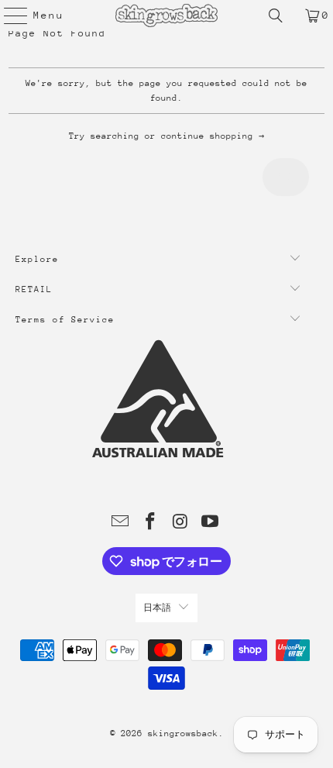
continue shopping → (212, 136)
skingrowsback (183, 733)
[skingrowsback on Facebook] (151, 523)
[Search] (275, 15)
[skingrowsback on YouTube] (210, 523)
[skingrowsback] (167, 15)
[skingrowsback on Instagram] (181, 523)
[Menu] (8, 15)
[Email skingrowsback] (120, 523)
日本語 (157, 608)
